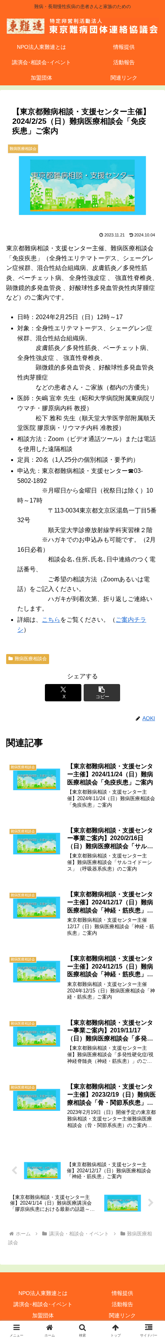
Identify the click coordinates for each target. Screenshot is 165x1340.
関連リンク (122, 1315)
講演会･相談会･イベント (43, 1304)
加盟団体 (43, 1315)
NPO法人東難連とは (43, 1293)
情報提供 (122, 1293)
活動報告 (122, 1304)
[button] (102, 692)
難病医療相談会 (31, 658)
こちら (51, 619)
